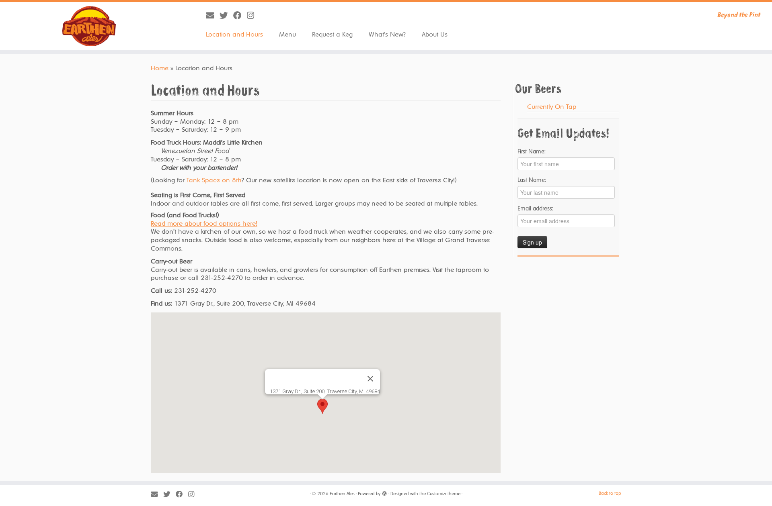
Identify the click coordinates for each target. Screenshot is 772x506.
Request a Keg (332, 34)
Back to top (610, 493)
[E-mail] (213, 15)
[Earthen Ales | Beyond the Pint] (89, 26)
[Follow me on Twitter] (226, 15)
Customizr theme (443, 493)
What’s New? (387, 34)
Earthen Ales (342, 493)
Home (159, 68)
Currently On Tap (552, 106)
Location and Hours (234, 34)
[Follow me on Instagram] (253, 15)
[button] (322, 406)
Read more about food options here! (204, 223)
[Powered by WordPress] (384, 492)
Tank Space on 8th (214, 180)
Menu (287, 34)
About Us (435, 34)
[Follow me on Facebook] (240, 15)
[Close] (370, 378)
